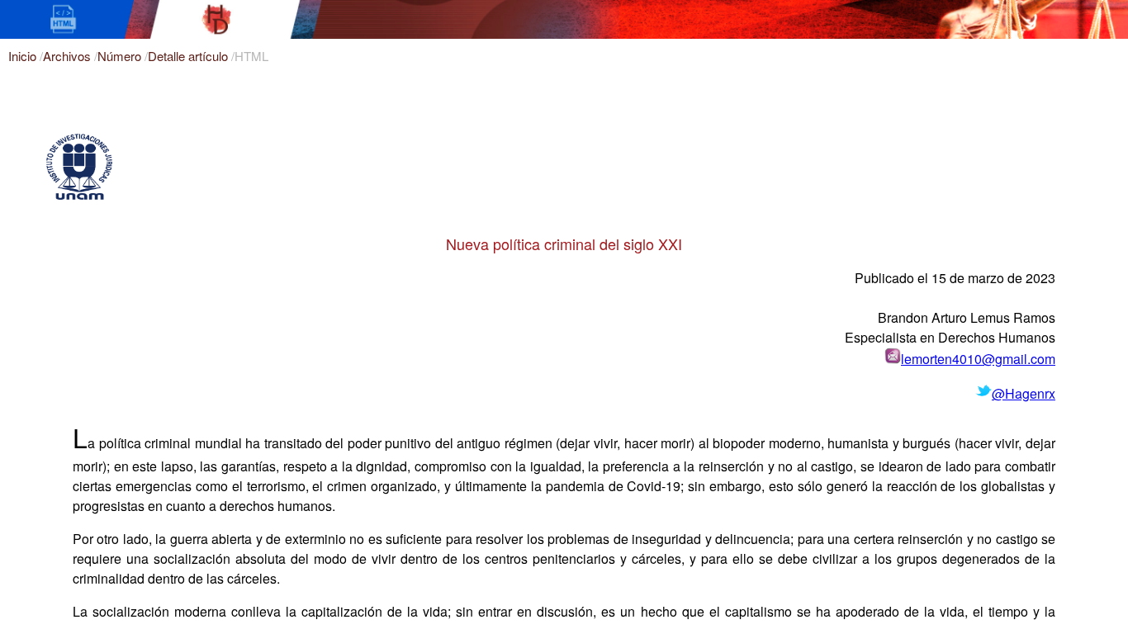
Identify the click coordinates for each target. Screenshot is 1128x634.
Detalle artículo (189, 55)
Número (121, 55)
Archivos (68, 55)
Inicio (24, 55)
